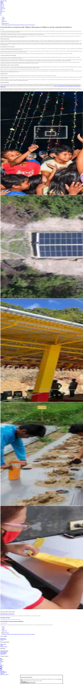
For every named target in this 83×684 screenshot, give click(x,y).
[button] (41, 4)
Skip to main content (3, 0)
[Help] (41, 13)
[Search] (41, 14)
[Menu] (41, 15)
